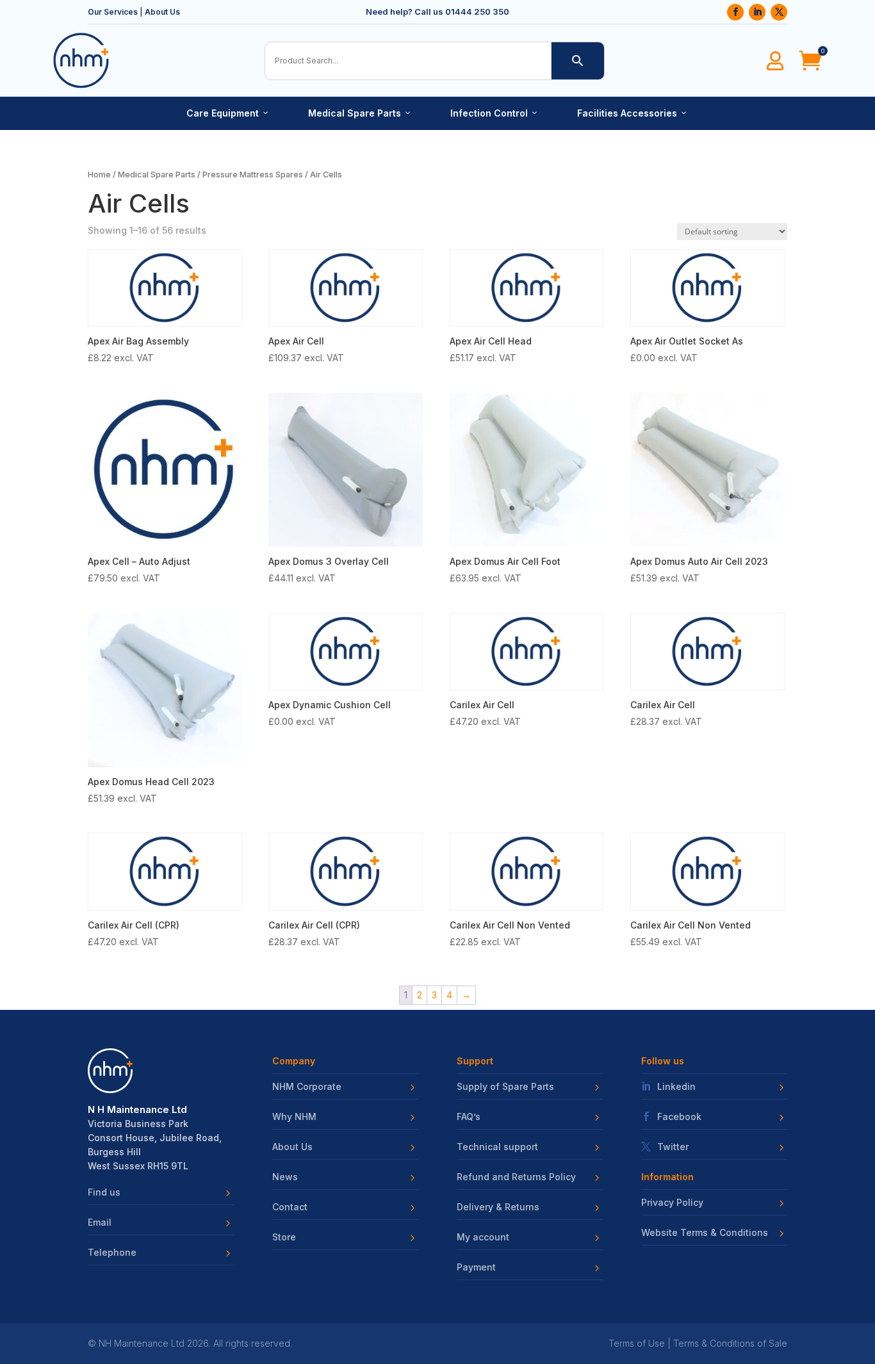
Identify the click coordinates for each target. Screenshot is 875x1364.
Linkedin (676, 1086)
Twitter (673, 1146)
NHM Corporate (306, 1086)
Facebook (679, 1116)
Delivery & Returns (498, 1207)
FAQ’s (468, 1116)
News (285, 1177)
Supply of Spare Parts (505, 1086)
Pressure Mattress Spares (252, 174)
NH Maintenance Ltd (141, 1343)
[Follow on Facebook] (735, 12)
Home (99, 174)
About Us (162, 12)
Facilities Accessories (632, 113)
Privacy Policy (672, 1202)
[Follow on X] (779, 12)
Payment (476, 1267)
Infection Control (494, 113)
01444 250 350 (477, 11)
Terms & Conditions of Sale (730, 1343)
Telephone (112, 1252)
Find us (104, 1192)
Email (99, 1222)
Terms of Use (637, 1343)
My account (483, 1237)
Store (284, 1237)
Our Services (113, 12)
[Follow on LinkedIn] (757, 12)
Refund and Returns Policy (516, 1177)
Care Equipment (228, 113)
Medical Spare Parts (360, 113)
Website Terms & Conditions (704, 1232)
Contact (289, 1207)
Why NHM (294, 1116)
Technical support (497, 1146)
